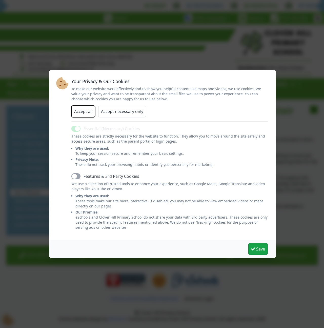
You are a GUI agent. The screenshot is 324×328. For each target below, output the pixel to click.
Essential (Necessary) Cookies (112, 128)
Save (260, 249)
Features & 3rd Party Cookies (111, 176)
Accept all (83, 111)
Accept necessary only (122, 111)
